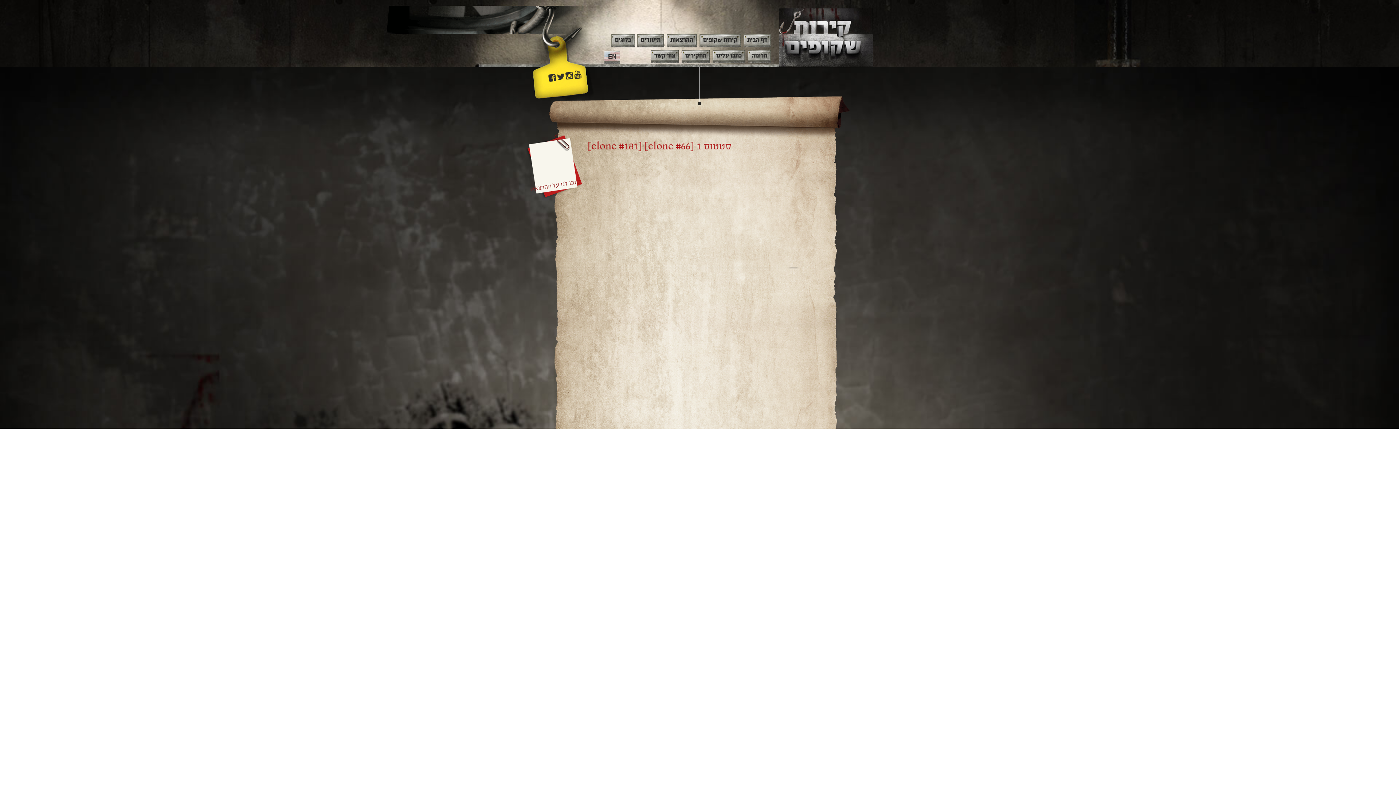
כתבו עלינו (729, 55)
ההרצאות (681, 40)
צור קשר (664, 55)
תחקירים (695, 55)
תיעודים (651, 40)
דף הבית (757, 40)
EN (612, 56)
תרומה (759, 55)
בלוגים (623, 40)
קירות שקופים (720, 40)
